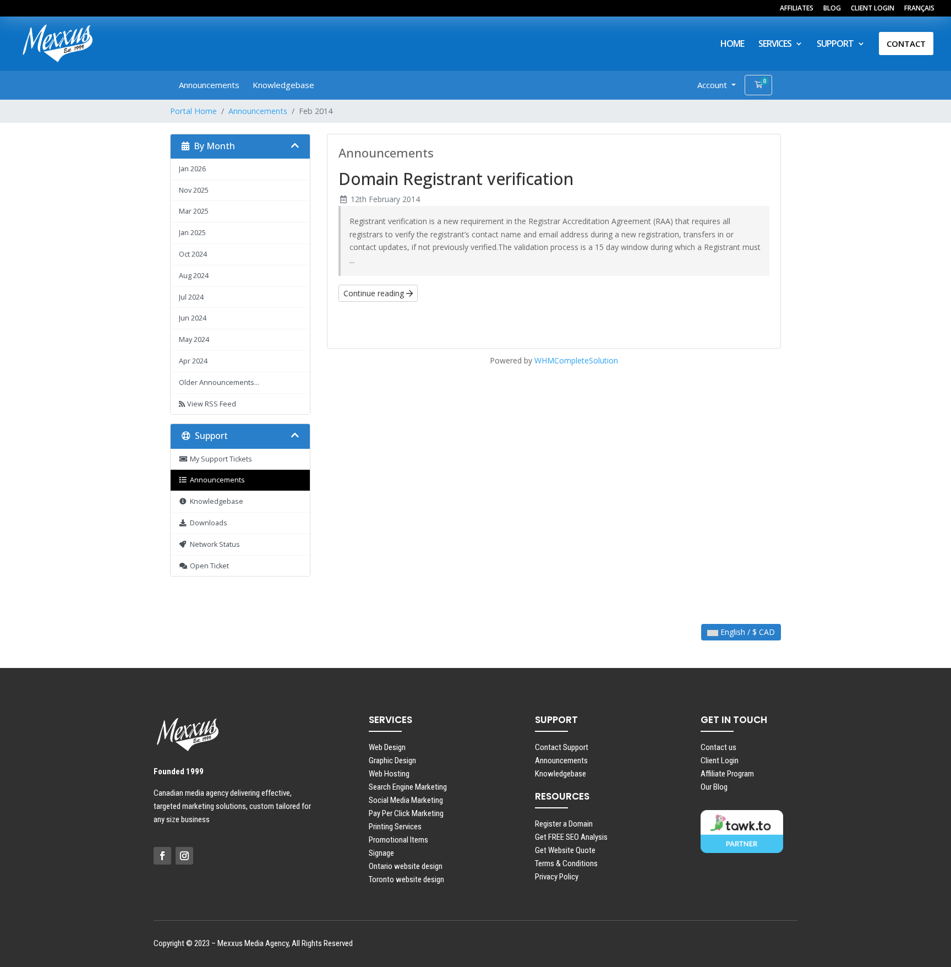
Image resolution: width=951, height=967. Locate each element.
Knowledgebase (283, 84)
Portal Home (193, 111)
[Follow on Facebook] (162, 856)
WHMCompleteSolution (576, 360)
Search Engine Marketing (408, 787)
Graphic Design (392, 760)
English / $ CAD (746, 632)
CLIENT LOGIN (872, 9)
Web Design (387, 747)
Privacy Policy (556, 877)
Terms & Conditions (566, 863)
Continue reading (374, 293)
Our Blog (714, 787)
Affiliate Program (727, 774)
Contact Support (561, 747)
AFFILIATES (796, 9)
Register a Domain (564, 824)
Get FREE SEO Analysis (571, 837)
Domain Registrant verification (455, 178)
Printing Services (395, 827)
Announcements (209, 84)
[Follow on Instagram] (184, 856)
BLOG (832, 9)
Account (713, 84)
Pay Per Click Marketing (406, 813)
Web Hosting (389, 774)
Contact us (718, 747)
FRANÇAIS (919, 9)
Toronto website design (406, 879)
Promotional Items (398, 840)
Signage (381, 853)
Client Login (720, 760)
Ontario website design (405, 866)
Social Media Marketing (406, 800)
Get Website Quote (565, 850)
